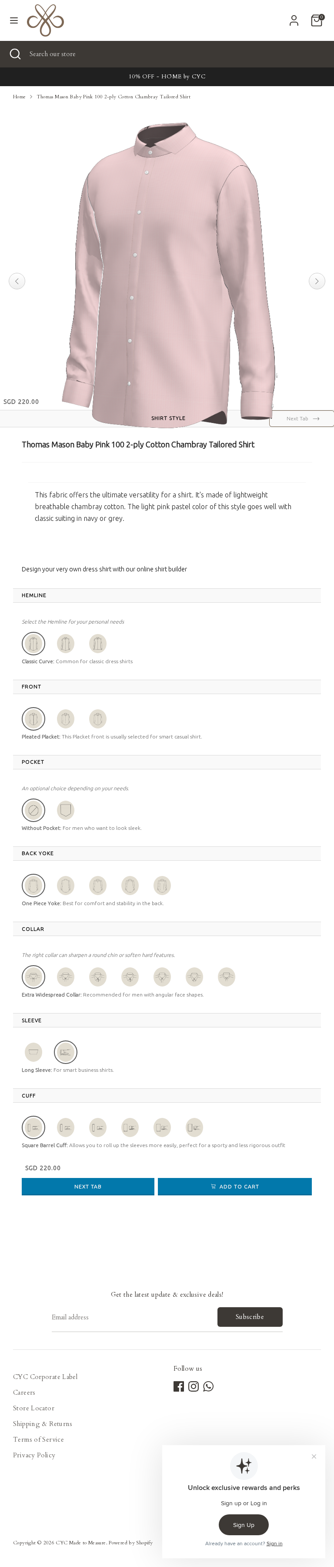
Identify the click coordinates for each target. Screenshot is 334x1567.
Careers (24, 1392)
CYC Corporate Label (45, 1376)
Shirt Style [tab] (168, 418)
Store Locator (33, 1408)
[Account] (294, 17)
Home (19, 97)
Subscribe (250, 1316)
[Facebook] (179, 1386)
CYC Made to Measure (81, 1543)
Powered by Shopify (131, 1543)
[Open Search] (15, 54)
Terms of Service (38, 1439)
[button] (33, 643)
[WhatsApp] (208, 1386)
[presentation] (34, 595)
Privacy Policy (34, 1455)
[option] (167, 76)
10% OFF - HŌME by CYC (167, 77)
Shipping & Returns (43, 1423)
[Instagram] (193, 1386)
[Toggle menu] (14, 20)
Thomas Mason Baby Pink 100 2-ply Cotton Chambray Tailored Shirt (114, 97)
